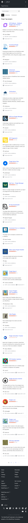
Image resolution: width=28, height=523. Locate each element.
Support (3, 483)
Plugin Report (13, 271)
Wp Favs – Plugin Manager (16, 183)
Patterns (17, 476)
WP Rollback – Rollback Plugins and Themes (15, 24)
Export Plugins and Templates (13, 291)
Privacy (3, 476)
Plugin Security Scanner (15, 378)
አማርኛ (5, 505)
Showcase (17, 470)
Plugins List (12, 400)
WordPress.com (5, 492)
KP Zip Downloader (14, 204)
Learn (2, 481)
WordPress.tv (5, 488)
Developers (4, 485)
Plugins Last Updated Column (13, 420)
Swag (17, 488)
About (2, 470)
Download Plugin (13, 44)
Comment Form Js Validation (17, 228)
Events (16, 483)
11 (15, 462)
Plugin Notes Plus (14, 161)
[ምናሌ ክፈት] (26, 2)
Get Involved (18, 481)
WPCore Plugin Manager (16, 116)
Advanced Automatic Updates (14, 70)
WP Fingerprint (13, 138)
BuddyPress (4, 499)
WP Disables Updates (15, 359)
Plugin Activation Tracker (16, 336)
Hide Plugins (12, 314)
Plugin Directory (4, 5)
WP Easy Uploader (14, 440)
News (2, 472)
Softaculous (12, 91)
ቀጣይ (18, 462)
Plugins (16, 474)
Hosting (3, 474)
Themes (16, 472)
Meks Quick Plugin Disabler (16, 249)
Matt (3, 494)
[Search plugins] (19, 11)
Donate (17, 485)
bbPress (4, 497)
